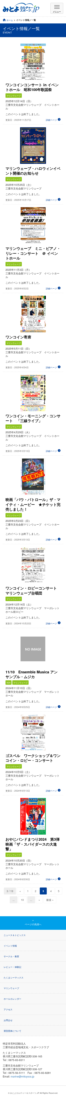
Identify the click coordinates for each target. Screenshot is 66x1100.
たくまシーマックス (13, 977)
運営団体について (12, 1030)
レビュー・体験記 (12, 966)
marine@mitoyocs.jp (22, 1076)
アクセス (8, 1009)
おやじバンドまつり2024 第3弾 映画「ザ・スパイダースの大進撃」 (34, 843)
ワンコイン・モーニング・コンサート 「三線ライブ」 (33, 418)
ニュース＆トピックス (15, 935)
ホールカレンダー (12, 998)
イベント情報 (10, 945)
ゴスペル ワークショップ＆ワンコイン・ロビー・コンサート (33, 758)
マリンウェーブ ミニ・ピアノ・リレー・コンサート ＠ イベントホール (33, 253)
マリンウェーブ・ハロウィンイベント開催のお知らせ (33, 171)
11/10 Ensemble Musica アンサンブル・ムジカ (32, 674)
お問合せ (8, 1020)
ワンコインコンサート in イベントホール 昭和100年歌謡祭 (32, 87)
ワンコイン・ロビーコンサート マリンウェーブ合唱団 (33, 590)
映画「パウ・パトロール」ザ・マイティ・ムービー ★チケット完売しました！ (33, 504)
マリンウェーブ (14, 95)
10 (22, 900)
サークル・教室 (11, 956)
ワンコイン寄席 (18, 337)
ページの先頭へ (33, 924)
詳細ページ (51, 119)
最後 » (50, 900)
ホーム (9, 20)
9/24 (8, 682)
